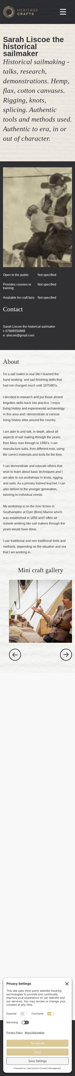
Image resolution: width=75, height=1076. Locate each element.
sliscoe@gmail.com (20, 335)
